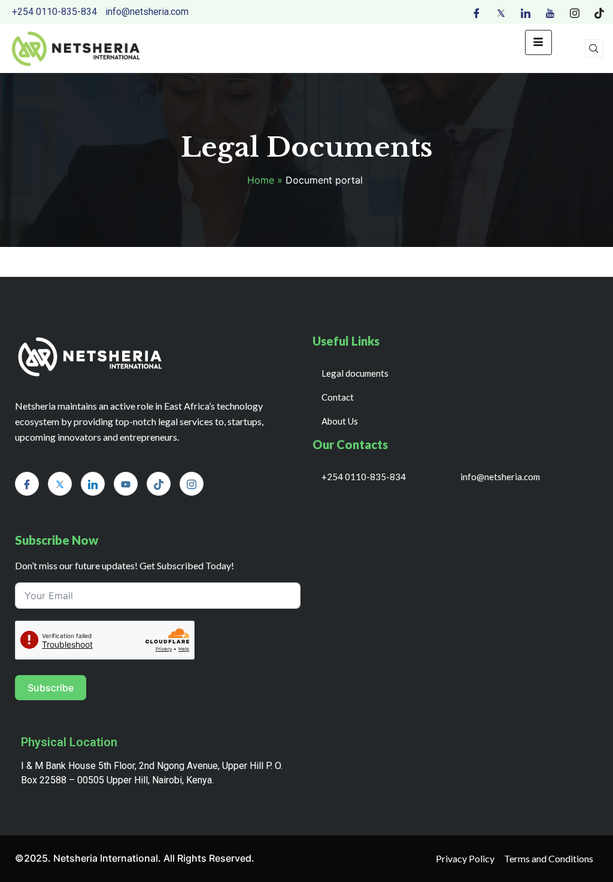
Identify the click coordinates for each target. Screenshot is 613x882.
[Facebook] (476, 12)
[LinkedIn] (525, 12)
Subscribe (51, 688)
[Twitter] (501, 12)
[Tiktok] (599, 12)
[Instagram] (574, 12)
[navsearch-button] (594, 48)
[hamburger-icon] (538, 42)
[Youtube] (550, 12)
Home (260, 180)
